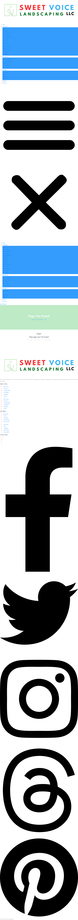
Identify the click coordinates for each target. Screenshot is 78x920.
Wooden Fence (5, 48)
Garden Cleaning (5, 31)
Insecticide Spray (5, 63)
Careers (5, 396)
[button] (39, 163)
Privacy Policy (6, 421)
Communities (5, 76)
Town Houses (5, 72)
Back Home (39, 343)
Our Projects (4, 69)
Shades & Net (5, 51)
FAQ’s (5, 415)
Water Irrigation (5, 38)
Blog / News (6, 386)
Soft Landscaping (5, 34)
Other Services (5, 56)
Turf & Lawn (5, 44)
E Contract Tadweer (6, 67)
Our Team (6, 388)
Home (3, 24)
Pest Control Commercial (7, 61)
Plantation (4, 29)
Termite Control (5, 65)
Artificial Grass (5, 42)
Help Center (6, 414)
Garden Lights (5, 53)
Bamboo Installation (6, 46)
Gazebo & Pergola (6, 50)
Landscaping (4, 26)
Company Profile (7, 390)
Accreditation (6, 392)
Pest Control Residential (7, 59)
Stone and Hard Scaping (7, 36)
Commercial (4, 78)
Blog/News (4, 81)
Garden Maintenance (6, 33)
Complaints (6, 417)
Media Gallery (6, 419)
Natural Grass (5, 40)
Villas (3, 74)
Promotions (6, 394)
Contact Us (4, 82)
